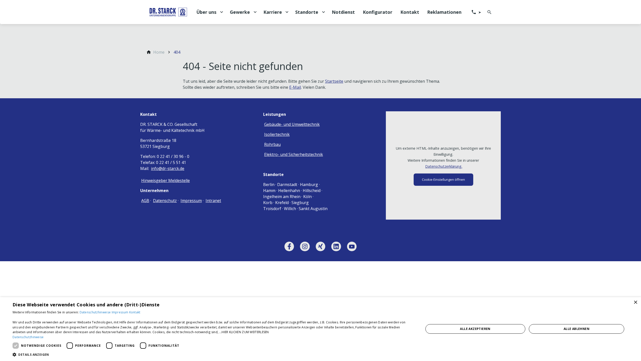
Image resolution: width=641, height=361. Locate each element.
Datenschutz (165, 200)
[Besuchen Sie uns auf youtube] (352, 246)
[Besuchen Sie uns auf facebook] (289, 246)
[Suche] (489, 12)
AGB (145, 200)
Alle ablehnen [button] (576, 329)
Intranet (213, 200)
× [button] (635, 302)
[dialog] (320, 329)
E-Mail (295, 87)
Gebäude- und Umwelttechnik (292, 124)
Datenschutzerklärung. (443, 166)
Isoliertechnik (277, 134)
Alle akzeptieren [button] (475, 329)
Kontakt (134, 312)
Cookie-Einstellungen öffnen (443, 179)
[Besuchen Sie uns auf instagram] (304, 246)
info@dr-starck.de (167, 168)
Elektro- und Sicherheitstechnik (293, 154)
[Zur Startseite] (168, 12)
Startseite (334, 81)
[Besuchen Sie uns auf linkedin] (336, 246)
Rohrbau (272, 144)
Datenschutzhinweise (96, 312)
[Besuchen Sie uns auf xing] (320, 246)
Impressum (191, 200)
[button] (212, 354)
